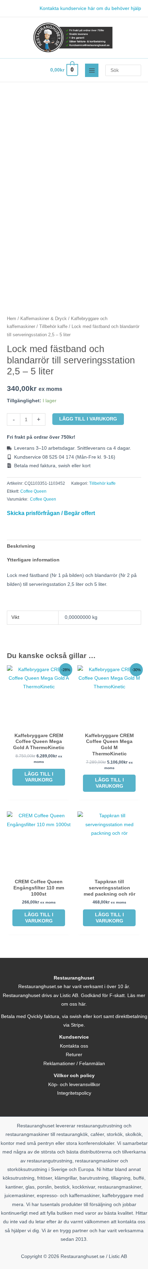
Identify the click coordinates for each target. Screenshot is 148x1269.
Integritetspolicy (74, 1093)
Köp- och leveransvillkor (74, 1084)
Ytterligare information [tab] (33, 559)
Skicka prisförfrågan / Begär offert (51, 513)
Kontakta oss (74, 1046)
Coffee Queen (33, 491)
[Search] (137, 70)
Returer (74, 1054)
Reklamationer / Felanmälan (74, 1063)
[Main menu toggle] (91, 70)
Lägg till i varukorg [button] (38, 777)
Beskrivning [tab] (21, 546)
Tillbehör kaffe (53, 326)
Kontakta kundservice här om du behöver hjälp (90, 8)
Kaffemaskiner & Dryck (43, 318)
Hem (11, 318)
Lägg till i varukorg (88, 419)
